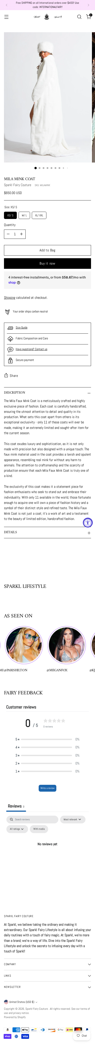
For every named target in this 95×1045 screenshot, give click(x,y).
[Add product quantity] (21, 234)
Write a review (47, 788)
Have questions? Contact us (31, 349)
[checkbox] (39, 829)
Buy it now (47, 263)
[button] (47, 739)
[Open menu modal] (6, 16)
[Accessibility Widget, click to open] (88, 522)
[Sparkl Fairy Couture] (47, 16)
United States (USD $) (21, 1002)
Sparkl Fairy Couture (17, 185)
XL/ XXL (39, 214)
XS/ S (10, 214)
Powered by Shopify (15, 1017)
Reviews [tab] (16, 806)
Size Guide (21, 327)
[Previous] (6, 5)
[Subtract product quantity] (8, 234)
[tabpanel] (47, 854)
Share (14, 375)
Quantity (9, 224)
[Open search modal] (79, 16)
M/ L (24, 214)
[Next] (88, 5)
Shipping (9, 297)
